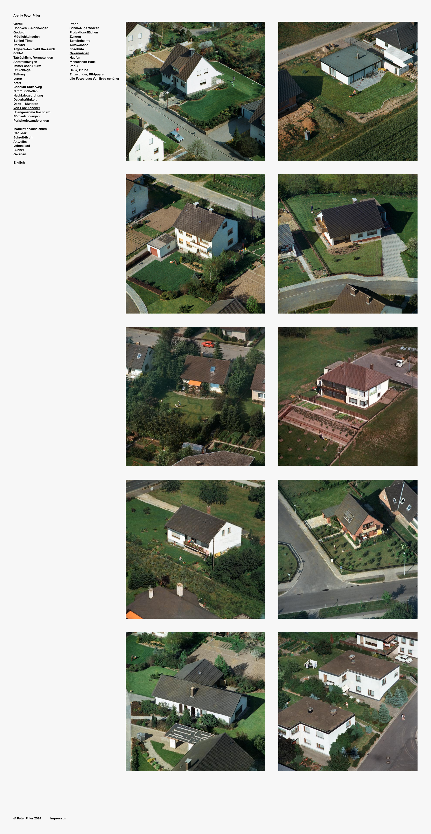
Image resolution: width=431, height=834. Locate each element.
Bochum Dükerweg (27, 87)
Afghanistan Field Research (34, 49)
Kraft (17, 83)
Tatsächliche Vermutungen (33, 57)
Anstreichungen (25, 62)
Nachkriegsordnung (28, 95)
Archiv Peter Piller (26, 15)
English (19, 162)
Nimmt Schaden (25, 91)
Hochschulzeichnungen (30, 28)
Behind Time (23, 40)
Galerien (19, 154)
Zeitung (19, 74)
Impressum (58, 818)
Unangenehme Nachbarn (31, 112)
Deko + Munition (25, 103)
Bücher (18, 150)
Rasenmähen (79, 53)
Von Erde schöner (26, 108)
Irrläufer (19, 45)
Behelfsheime (80, 40)
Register (19, 133)
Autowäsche (79, 45)
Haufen (75, 57)
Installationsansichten (30, 129)
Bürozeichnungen (26, 116)
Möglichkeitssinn (26, 36)
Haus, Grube (79, 70)
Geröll (18, 24)
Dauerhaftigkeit (25, 99)
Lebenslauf (21, 145)
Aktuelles (20, 141)
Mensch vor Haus (83, 62)
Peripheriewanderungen (31, 120)
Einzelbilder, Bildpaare (86, 74)
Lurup (17, 78)
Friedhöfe (77, 49)
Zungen (75, 36)
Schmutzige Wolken (84, 28)
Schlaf (18, 53)
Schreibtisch (22, 137)
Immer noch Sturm (27, 66)
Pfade (74, 24)
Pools (74, 66)
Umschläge (22, 70)
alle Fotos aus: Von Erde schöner (94, 78)
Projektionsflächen (84, 32)
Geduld (18, 32)
